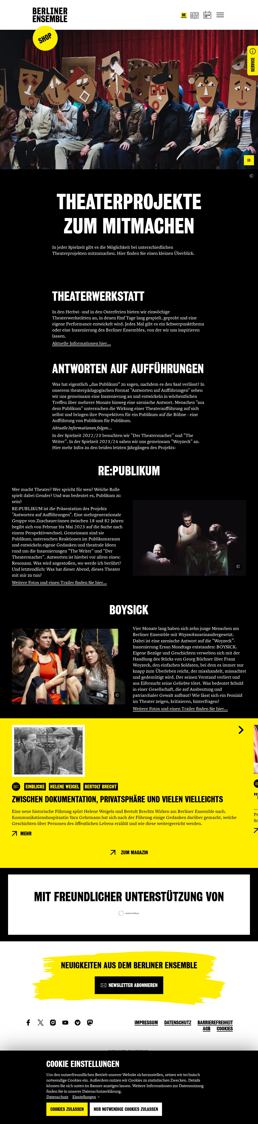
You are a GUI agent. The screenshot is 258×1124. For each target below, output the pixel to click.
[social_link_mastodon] (90, 1023)
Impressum (146, 1023)
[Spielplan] (207, 15)
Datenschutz (57, 1097)
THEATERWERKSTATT (98, 296)
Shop (45, 38)
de (184, 15)
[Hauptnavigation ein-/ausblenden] (220, 15)
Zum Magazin (134, 852)
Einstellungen (84, 1097)
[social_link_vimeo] (78, 1023)
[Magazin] (194, 15)
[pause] (249, 160)
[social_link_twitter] (41, 1023)
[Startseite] (50, 15)
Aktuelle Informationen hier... (81, 343)
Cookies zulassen (67, 1109)
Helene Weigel (64, 787)
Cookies (225, 1029)
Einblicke (35, 787)
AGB (206, 1029)
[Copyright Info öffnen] (251, 176)
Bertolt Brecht (101, 787)
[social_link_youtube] (65, 1023)
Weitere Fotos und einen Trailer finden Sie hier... (59, 582)
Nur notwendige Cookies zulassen (126, 1109)
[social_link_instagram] (53, 1023)
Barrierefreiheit (215, 1023)
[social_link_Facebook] (28, 1023)
